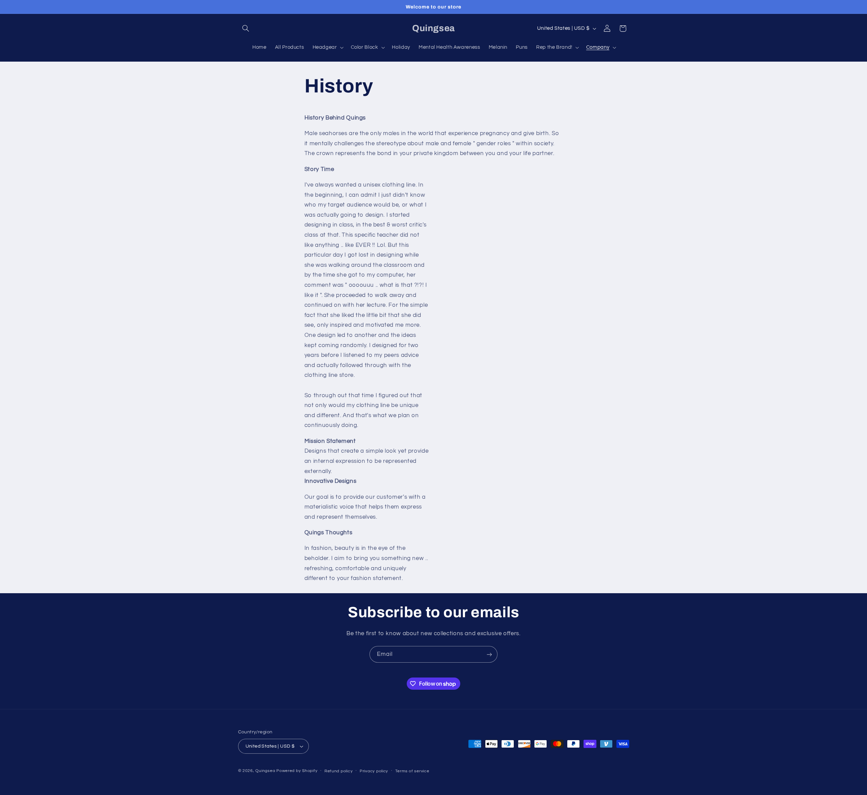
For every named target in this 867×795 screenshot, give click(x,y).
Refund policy (338, 771)
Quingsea (265, 771)
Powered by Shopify (296, 771)
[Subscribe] (489, 654)
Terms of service (412, 771)
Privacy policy (374, 771)
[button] (246, 28)
